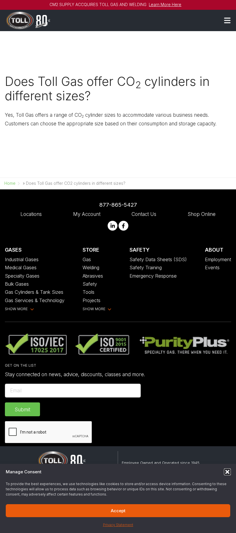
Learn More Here (165, 4)
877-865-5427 (118, 204)
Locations (31, 214)
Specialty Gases (22, 276)
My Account (86, 214)
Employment (218, 259)
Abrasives (93, 276)
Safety (90, 284)
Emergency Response (153, 276)
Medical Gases (21, 267)
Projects (91, 300)
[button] (227, 472)
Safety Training (146, 267)
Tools (88, 292)
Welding (91, 267)
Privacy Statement (118, 525)
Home (10, 183)
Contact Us (144, 214)
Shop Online (202, 214)
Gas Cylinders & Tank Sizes (34, 292)
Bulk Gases (17, 284)
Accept (118, 510)
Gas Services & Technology (34, 300)
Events (212, 267)
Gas (87, 259)
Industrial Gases (22, 259)
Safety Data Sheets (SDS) (158, 259)
